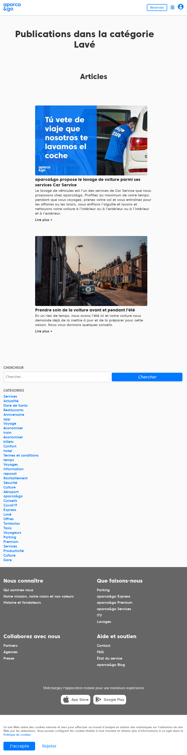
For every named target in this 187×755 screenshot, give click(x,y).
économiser (13, 428)
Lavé (7, 514)
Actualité (10, 401)
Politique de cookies (17, 734)
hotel (7, 451)
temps (8, 460)
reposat (10, 474)
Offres (8, 519)
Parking (9, 537)
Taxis (7, 528)
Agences (10, 652)
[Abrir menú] (172, 7)
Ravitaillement (15, 478)
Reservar (157, 7)
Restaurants (13, 410)
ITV (99, 615)
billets (8, 442)
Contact (103, 645)
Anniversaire (13, 415)
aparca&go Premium (114, 603)
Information (13, 469)
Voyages (10, 464)
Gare (7, 560)
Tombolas (11, 523)
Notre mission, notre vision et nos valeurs (38, 596)
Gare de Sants (15, 405)
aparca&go (13, 496)
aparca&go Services (114, 609)
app (6, 419)
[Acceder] (181, 7)
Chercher (147, 377)
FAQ (100, 652)
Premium (10, 542)
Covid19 (10, 505)
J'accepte (19, 746)
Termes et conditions (21, 455)
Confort (9, 446)
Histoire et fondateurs (22, 603)
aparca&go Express (113, 596)
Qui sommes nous (18, 590)
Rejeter (49, 746)
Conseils (10, 501)
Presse (8, 658)
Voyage (9, 423)
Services (10, 396)
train (7, 433)
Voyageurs (12, 533)
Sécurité (10, 483)
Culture (9, 487)
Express (9, 510)
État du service (109, 658)
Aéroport (11, 492)
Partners (10, 645)
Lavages (104, 622)
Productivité (13, 551)
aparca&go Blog (111, 665)
